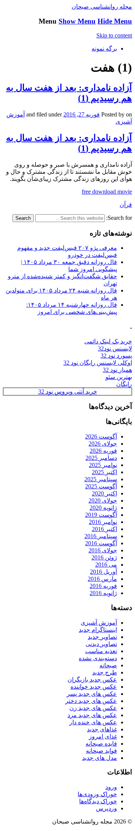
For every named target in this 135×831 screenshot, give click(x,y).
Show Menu (77, 21)
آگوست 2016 (101, 543)
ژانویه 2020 (103, 507)
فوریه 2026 (103, 451)
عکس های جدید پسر (92, 694)
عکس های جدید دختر (91, 701)
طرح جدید (104, 672)
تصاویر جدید (102, 637)
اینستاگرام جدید (98, 630)
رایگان (124, 384)
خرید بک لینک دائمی (108, 341)
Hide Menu (115, 21)
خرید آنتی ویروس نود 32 (67, 391)
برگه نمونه (104, 48)
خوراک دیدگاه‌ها (98, 801)
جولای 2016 (102, 550)
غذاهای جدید (102, 729)
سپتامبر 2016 (100, 536)
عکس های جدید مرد (92, 715)
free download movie (107, 191)
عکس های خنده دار (93, 722)
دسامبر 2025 (101, 458)
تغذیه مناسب (101, 651)
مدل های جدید (99, 758)
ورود (111, 787)
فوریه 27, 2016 (81, 114)
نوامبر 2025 (103, 465)
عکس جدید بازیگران (92, 679)
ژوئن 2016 (104, 557)
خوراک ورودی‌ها (97, 794)
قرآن (126, 204)
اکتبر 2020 (104, 493)
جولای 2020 (102, 500)
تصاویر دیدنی (101, 644)
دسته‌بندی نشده (98, 658)
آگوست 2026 (101, 436)
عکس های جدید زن (93, 708)
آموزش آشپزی (99, 622)
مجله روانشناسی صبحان (102, 6)
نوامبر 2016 (103, 522)
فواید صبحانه (101, 750)
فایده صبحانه (101, 743)
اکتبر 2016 (104, 529)
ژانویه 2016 (103, 593)
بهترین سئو (118, 377)
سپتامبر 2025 (100, 479)
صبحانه (108, 665)
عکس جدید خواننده (93, 686)
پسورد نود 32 (116, 355)
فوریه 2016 (103, 586)
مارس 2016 (102, 579)
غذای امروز (103, 736)
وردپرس (106, 808)
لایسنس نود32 (115, 348)
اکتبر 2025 (104, 472)
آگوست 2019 (101, 515)
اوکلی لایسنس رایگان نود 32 (97, 363)
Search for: (119, 218)
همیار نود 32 (117, 370)
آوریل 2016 (103, 571)
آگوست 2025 (101, 486)
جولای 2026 (102, 443)
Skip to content (114, 35)
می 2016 (106, 564)
